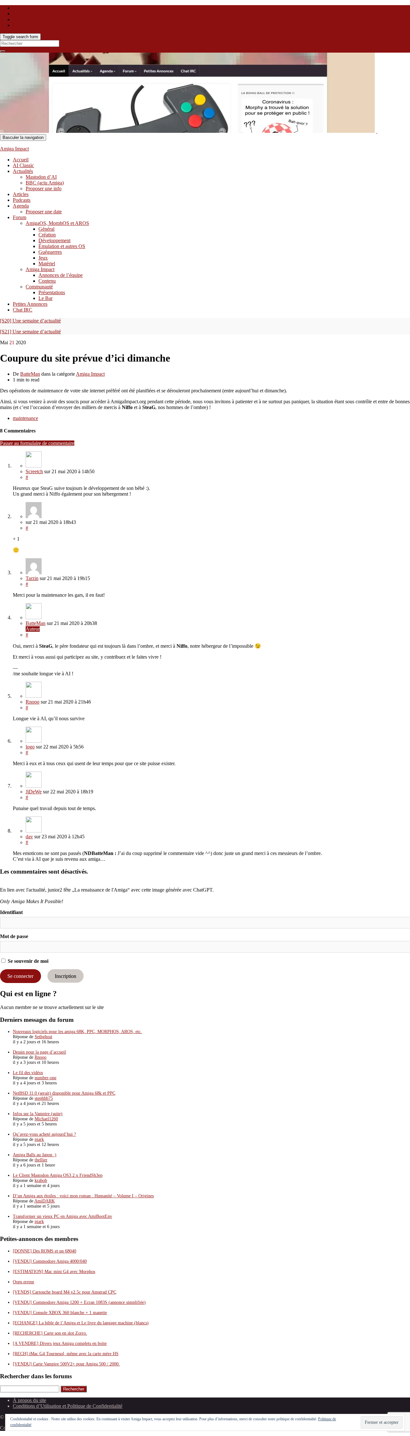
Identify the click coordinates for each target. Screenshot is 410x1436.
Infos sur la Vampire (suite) (37, 1113)
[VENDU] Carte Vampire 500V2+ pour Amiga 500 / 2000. (66, 1364)
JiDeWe (34, 791)
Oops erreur (23, 1281)
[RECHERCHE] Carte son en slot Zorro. (50, 1333)
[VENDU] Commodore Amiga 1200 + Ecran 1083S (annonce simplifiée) (79, 1302)
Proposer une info (44, 188)
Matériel (46, 263)
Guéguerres (50, 252)
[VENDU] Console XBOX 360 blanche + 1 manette (60, 1312)
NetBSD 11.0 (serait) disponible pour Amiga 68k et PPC (64, 1093)
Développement (54, 240)
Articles (21, 194)
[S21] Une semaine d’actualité (30, 331)
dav (29, 836)
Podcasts (21, 200)
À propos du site (29, 1400)
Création (47, 234)
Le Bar (45, 298)
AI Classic (23, 165)
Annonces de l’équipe (60, 275)
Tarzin (32, 578)
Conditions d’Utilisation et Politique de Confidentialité (67, 1406)
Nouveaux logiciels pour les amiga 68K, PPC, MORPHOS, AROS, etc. (77, 1031)
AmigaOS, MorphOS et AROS (57, 223)
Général (46, 229)
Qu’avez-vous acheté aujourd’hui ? (44, 1134)
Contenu (47, 281)
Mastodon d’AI (41, 177)
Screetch (34, 471)
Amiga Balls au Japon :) (34, 1154)
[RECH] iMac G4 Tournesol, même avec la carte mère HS (66, 1353)
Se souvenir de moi (27, 961)
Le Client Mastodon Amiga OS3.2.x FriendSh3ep (57, 1175)
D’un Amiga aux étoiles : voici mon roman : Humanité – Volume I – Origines (83, 1195)
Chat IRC (22, 309)
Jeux (43, 258)
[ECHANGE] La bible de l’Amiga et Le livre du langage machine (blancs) (81, 1323)
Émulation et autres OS (61, 246)
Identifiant (11, 912)
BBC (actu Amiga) (45, 182)
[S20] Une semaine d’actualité (30, 320)
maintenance (25, 418)
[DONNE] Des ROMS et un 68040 (44, 1251)
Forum (19, 217)
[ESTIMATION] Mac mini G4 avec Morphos (54, 1271)
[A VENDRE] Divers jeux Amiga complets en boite (60, 1343)
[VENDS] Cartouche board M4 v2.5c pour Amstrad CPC (64, 1292)
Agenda (21, 206)
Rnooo (32, 702)
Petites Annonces (30, 304)
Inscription (65, 976)
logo (30, 746)
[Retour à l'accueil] (376, 131)
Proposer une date (44, 211)
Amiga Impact (14, 148)
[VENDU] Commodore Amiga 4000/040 (50, 1261)
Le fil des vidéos (28, 1072)
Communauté (39, 286)
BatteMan (30, 374)
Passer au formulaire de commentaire (37, 443)
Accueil (21, 159)
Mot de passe (14, 936)
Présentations (51, 292)
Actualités (23, 171)
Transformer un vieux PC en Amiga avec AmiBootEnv (62, 1216)
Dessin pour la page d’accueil (39, 1052)
